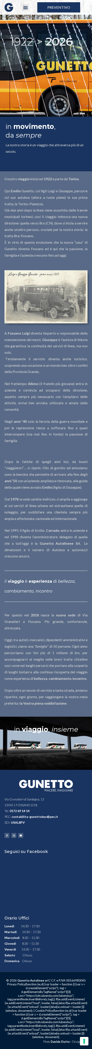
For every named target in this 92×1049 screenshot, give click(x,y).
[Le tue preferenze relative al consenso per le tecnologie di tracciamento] (84, 1041)
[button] (25, 7)
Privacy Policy (16, 984)
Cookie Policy (44, 1010)
